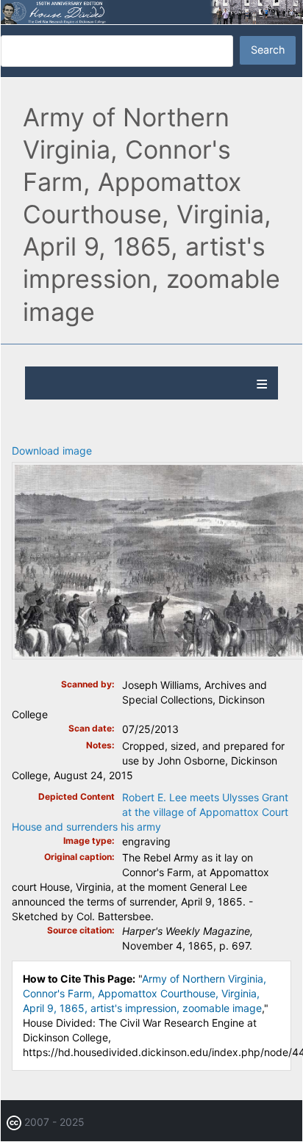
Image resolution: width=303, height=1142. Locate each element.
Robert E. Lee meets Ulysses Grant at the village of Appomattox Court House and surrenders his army (150, 812)
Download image (52, 450)
